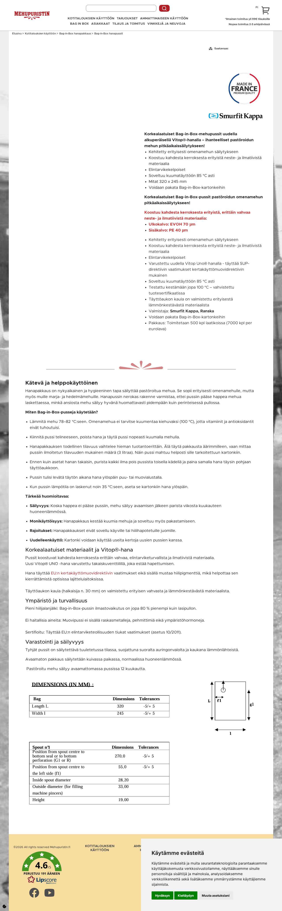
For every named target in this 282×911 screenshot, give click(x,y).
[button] (42, 867)
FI (257, 7)
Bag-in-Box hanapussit (108, 33)
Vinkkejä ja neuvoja (166, 23)
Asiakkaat (100, 23)
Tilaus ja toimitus (128, 23)
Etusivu (17, 33)
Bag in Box (79, 23)
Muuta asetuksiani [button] (216, 895)
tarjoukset (127, 18)
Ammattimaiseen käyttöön (164, 18)
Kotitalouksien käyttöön (91, 18)
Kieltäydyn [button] (186, 895)
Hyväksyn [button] (162, 895)
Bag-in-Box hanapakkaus (75, 33)
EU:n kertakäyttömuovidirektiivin (82, 573)
